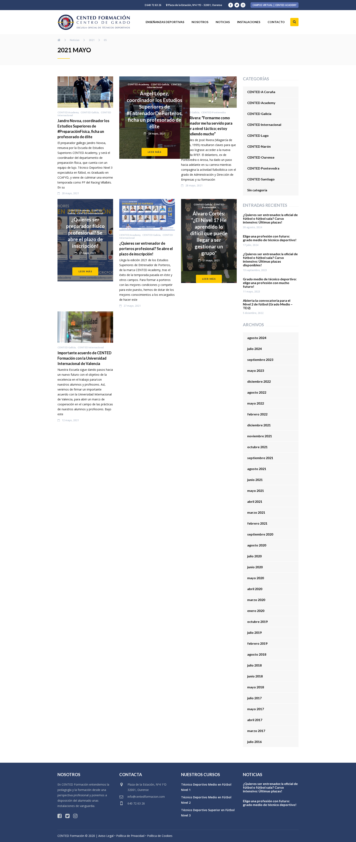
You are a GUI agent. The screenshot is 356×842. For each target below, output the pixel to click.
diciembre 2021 (259, 425)
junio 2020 (255, 567)
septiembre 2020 (260, 534)
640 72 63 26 (153, 5)
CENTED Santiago (261, 179)
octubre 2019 (257, 621)
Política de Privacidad (130, 836)
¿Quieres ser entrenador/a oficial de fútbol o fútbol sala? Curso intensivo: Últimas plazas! (270, 218)
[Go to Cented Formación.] (59, 40)
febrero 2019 (257, 643)
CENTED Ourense (260, 157)
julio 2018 (254, 665)
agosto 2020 (256, 545)
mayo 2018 (255, 687)
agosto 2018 (256, 654)
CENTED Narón (259, 146)
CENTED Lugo (258, 135)
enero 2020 (255, 611)
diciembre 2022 (259, 381)
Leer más (155, 151)
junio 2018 (255, 676)
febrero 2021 (257, 523)
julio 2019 (254, 632)
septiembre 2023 (260, 359)
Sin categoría (257, 190)
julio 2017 (254, 698)
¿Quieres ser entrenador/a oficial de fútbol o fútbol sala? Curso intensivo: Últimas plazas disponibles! (270, 259)
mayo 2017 (255, 709)
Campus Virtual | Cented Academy (274, 5)
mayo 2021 (255, 490)
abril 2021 (254, 501)
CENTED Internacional (90, 213)
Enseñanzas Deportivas (165, 22)
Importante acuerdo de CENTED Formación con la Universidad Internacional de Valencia (84, 358)
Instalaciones (248, 22)
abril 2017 (254, 720)
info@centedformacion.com (146, 797)
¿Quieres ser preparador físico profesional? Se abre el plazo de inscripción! (85, 232)
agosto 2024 (256, 338)
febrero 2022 (257, 414)
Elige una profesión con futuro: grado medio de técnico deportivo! (269, 238)
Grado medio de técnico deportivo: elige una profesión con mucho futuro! (270, 282)
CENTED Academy (67, 112)
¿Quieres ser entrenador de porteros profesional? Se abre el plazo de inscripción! (146, 248)
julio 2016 (254, 742)
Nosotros (200, 22)
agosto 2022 (256, 392)
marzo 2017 (256, 731)
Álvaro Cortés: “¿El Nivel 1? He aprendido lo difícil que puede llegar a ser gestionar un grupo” (208, 233)
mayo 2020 (255, 578)
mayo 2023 (255, 370)
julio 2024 (254, 349)
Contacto (276, 22)
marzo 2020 (256, 600)
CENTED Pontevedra (213, 112)
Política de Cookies (159, 836)
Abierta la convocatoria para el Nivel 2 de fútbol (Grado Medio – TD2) (268, 304)
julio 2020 (254, 556)
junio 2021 (255, 480)
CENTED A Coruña (261, 92)
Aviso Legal (106, 836)
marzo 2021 (256, 512)
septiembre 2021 (260, 458)
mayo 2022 (255, 403)
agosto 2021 (256, 469)
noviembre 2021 (259, 436)
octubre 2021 (257, 447)
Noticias (223, 22)
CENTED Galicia (90, 112)
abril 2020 (254, 589)
